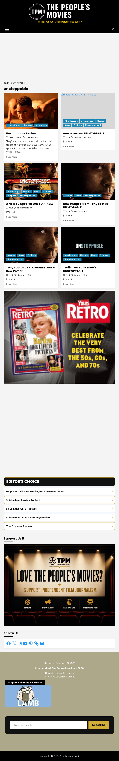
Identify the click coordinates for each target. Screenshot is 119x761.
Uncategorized (93, 125)
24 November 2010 (82, 137)
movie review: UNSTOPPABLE (84, 133)
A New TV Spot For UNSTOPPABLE (29, 204)
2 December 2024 (33, 137)
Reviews (28, 125)
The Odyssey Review (19, 526)
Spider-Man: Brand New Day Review (28, 517)
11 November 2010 (25, 207)
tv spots (11, 195)
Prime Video (13, 125)
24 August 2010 (24, 275)
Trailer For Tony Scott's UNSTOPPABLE (80, 269)
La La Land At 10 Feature (21, 508)
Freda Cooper (15, 137)
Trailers (77, 125)
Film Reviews (71, 121)
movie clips (87, 121)
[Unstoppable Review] (31, 111)
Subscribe (99, 724)
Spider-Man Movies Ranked (23, 500)
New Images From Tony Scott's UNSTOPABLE (85, 205)
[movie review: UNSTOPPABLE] (88, 111)
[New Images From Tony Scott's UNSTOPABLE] (88, 181)
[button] (6, 29)
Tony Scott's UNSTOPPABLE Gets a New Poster (30, 269)
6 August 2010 (80, 275)
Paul (68, 137)
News (67, 125)
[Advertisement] (59, 56)
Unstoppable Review (21, 133)
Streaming (41, 125)
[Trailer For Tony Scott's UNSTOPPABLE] (88, 245)
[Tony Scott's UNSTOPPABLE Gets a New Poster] (31, 245)
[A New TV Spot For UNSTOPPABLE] (31, 181)
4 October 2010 (80, 211)
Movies (100, 121)
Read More (11, 157)
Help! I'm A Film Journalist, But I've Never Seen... (35, 491)
